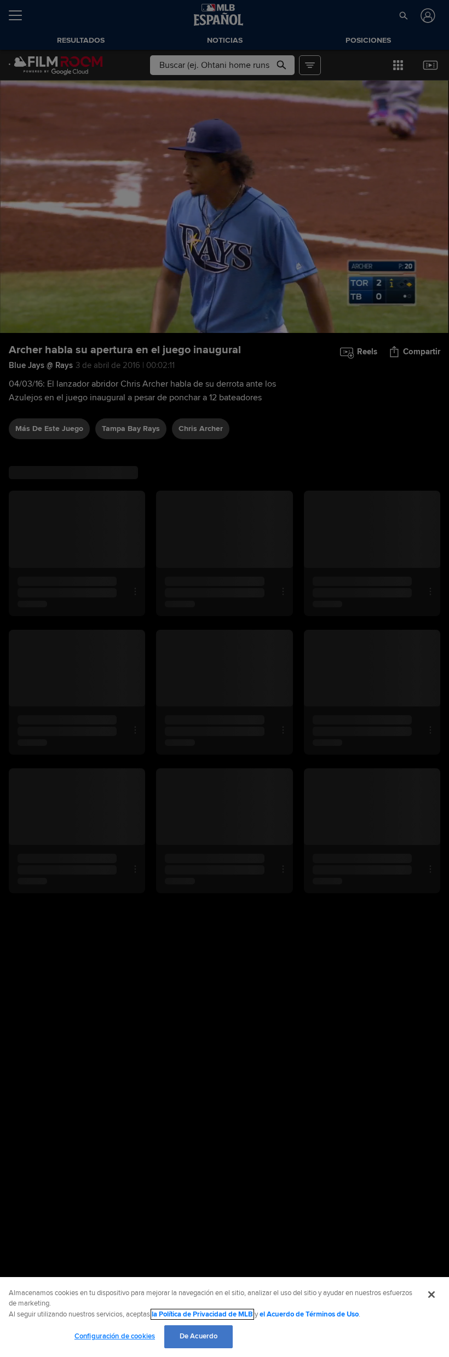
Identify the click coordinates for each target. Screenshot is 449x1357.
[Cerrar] (431, 1295)
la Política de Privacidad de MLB (202, 1314)
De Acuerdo (198, 1336)
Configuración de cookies (114, 1336)
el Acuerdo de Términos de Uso (309, 1314)
